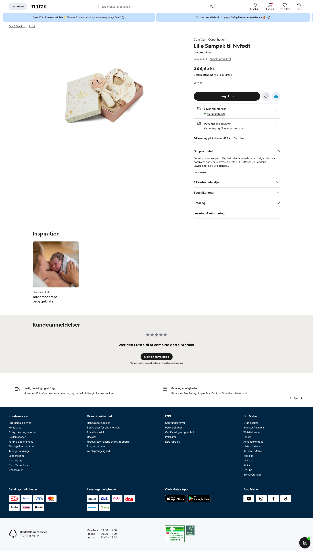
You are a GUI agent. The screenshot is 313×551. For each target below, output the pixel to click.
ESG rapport (172, 441)
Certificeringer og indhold (180, 432)
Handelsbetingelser (98, 422)
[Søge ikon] (211, 6)
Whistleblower (251, 432)
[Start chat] (304, 542)
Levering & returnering (209, 213)
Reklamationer (17, 436)
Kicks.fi (247, 465)
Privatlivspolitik (96, 432)
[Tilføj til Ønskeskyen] (276, 96)
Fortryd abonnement (21, 441)
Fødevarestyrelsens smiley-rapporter (108, 441)
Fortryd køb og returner (22, 432)
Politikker (170, 436)
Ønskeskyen (16, 469)
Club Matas (15, 460)
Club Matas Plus (18, 465)
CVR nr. (247, 469)
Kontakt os (15, 427)
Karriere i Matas (252, 451)
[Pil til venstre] (290, 398)
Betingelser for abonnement (103, 427)
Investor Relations (253, 427)
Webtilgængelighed (98, 451)
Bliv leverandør (252, 474)
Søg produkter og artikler (117, 6)
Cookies (91, 436)
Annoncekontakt (253, 441)
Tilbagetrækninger (20, 451)
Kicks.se (248, 455)
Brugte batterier (96, 446)
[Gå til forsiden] (38, 6)
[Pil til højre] (310, 17)
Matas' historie (251, 446)
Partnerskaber (173, 427)
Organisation (250, 422)
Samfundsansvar (175, 422)
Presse (247, 436)
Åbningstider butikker (21, 446)
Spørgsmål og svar (20, 422)
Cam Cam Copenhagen (210, 39)
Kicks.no (248, 460)
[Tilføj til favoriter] (266, 96)
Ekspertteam (16, 455)
